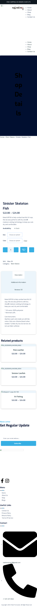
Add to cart (24, 250)
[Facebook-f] (2, 481)
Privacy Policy (6, 513)
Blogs (3, 500)
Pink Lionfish (18, 350)
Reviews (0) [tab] (19, 290)
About (29, 10)
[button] (29, 30)
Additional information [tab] (18, 282)
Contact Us (31, 17)
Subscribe (17, 443)
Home (29, 8)
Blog (28, 15)
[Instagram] (7, 481)
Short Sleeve (10, 137)
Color (4, 240)
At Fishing (18, 396)
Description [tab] (18, 275)
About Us (5, 495)
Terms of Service (7, 518)
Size (4, 235)
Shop (29, 12)
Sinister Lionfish (18, 373)
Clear (25, 241)
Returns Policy (6, 515)
